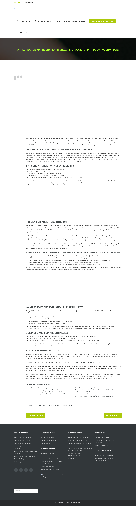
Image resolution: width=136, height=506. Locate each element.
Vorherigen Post (37, 415)
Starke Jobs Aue (46, 443)
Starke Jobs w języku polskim (50, 469)
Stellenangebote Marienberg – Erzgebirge (23, 447)
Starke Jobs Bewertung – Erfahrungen (53, 458)
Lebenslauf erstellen (102, 21)
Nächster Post (112, 415)
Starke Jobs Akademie (74, 21)
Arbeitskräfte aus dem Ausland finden (79, 443)
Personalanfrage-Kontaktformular (78, 437)
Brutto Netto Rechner (47, 453)
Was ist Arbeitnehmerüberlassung (78, 440)
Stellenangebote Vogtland (22, 440)
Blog (57, 21)
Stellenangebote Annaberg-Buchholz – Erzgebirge (26, 452)
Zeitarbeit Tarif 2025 (47, 456)
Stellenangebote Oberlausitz (23, 443)
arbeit (31, 405)
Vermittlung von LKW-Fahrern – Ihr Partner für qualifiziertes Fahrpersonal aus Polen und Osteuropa (80, 448)
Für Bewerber (23, 21)
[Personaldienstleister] (27, 10)
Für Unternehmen (42, 21)
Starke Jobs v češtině (48, 466)
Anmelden (24, 32)
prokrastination (54, 405)
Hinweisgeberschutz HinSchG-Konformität (104, 441)
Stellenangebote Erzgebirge (23, 437)
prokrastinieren (67, 405)
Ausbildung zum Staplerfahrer (104, 455)
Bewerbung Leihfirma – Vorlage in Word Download (51, 463)
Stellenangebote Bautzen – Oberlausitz (22, 463)
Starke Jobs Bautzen (47, 437)
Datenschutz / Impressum (103, 437)
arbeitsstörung (41, 405)
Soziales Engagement (102, 445)
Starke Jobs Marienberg (48, 440)
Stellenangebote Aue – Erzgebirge (25, 456)
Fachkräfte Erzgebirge (21, 459)
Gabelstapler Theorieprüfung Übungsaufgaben (104, 459)
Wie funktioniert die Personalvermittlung (74, 454)
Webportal (71, 458)
